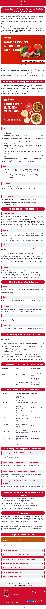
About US (8, 602)
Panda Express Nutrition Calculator (23, 87)
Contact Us (15, 602)
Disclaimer (16, 600)
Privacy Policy (8, 600)
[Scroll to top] (43, 605)
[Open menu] (43, 3)
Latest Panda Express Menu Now (17, 444)
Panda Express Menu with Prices (29, 18)
